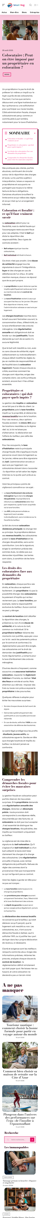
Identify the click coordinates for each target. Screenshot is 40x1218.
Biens (7, 74)
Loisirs (6, 1214)
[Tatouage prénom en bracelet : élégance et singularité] (20, 1163)
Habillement (8, 1177)
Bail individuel (10, 255)
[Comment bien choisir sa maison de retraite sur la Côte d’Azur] (20, 1055)
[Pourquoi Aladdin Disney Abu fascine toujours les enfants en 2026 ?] (20, 1199)
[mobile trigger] (4, 5)
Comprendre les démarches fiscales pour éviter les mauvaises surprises (20, 158)
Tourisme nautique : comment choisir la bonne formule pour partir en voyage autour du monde (20, 1029)
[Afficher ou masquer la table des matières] (32, 133)
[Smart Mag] (16, 5)
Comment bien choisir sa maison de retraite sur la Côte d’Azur (20, 1074)
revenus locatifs (10, 416)
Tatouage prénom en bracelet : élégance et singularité (19, 1181)
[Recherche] (30, 5)
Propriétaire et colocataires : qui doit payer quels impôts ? (21, 146)
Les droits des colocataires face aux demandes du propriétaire (20, 152)
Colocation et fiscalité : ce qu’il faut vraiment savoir (20, 139)
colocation (10, 223)
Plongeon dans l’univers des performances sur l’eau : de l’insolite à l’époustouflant (20, 1119)
